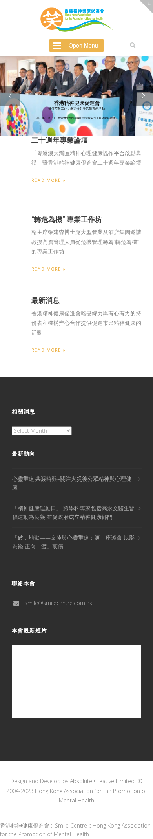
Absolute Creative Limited (102, 781)
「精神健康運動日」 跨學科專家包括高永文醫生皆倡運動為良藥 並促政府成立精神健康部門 (73, 512)
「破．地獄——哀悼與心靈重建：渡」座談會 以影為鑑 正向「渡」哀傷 (73, 542)
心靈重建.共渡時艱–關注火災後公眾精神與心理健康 (71, 483)
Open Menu (83, 45)
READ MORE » (48, 180)
